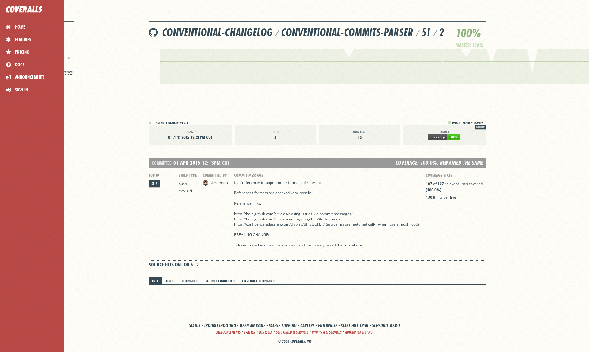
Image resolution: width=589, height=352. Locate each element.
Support (289, 325)
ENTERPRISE (327, 325)
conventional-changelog (217, 32)
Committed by (215, 175)
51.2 (154, 183)
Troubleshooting (220, 325)
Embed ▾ (480, 127)
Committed (162, 163)
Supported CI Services (292, 332)
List (170, 281)
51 (426, 32)
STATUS (194, 325)
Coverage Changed (258, 281)
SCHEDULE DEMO (386, 325)
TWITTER (249, 332)
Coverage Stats (439, 175)
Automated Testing (359, 332)
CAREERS (307, 325)
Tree (155, 281)
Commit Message (248, 175)
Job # (154, 175)
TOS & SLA (265, 332)
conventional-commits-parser (347, 32)
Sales (273, 325)
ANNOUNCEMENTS (228, 332)
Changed (190, 281)
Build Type (188, 175)
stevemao (219, 182)
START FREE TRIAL (354, 325)
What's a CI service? (326, 332)
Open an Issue (252, 325)
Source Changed (220, 281)
